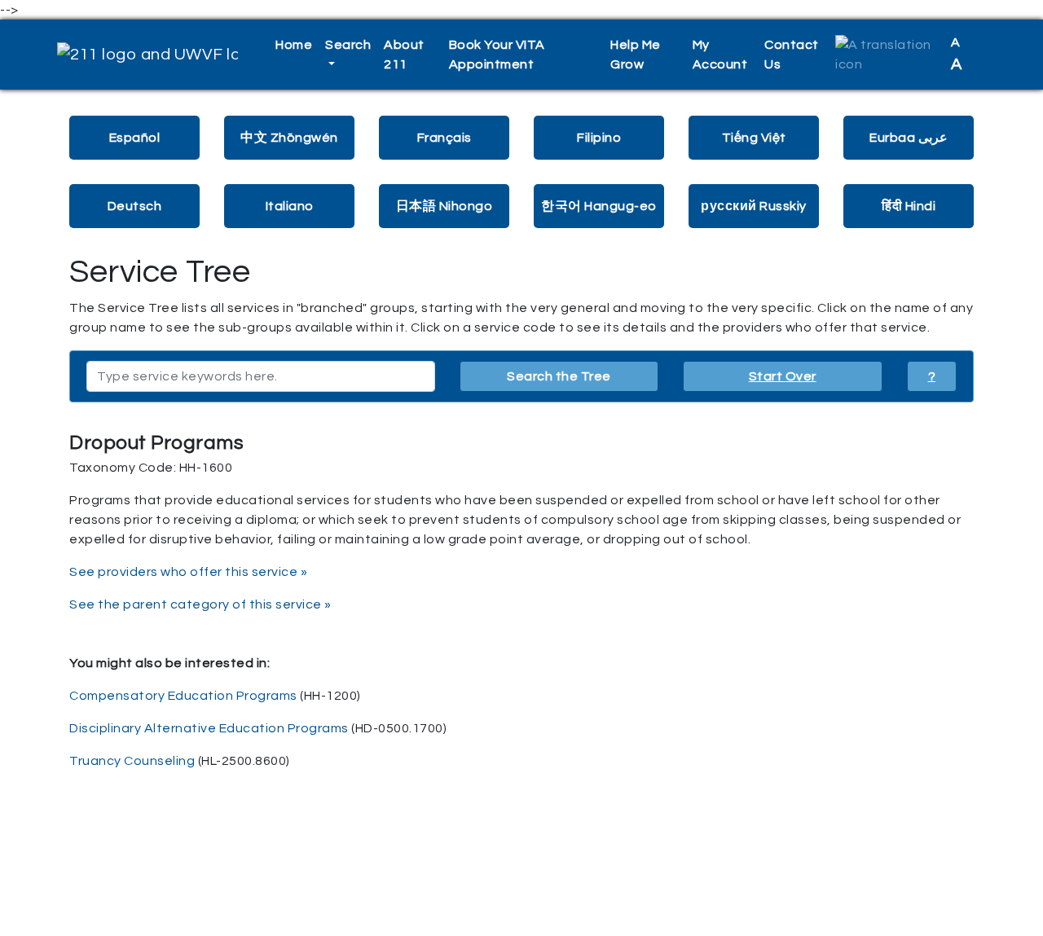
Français (444, 137)
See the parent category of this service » (200, 604)
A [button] (957, 54)
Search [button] (348, 44)
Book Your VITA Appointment (497, 54)
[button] (886, 55)
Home (293, 44)
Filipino (599, 137)
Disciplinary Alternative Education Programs (209, 728)
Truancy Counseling (132, 760)
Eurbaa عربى (908, 137)
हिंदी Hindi (908, 206)
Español (135, 137)
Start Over (782, 376)
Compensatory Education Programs (183, 695)
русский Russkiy (754, 206)
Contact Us (791, 54)
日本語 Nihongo (444, 206)
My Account (720, 54)
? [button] (932, 376)
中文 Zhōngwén (289, 137)
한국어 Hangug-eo (599, 206)
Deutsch (135, 206)
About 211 (404, 54)
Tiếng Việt (754, 137)
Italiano (290, 206)
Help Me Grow (635, 54)
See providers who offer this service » (188, 571)
